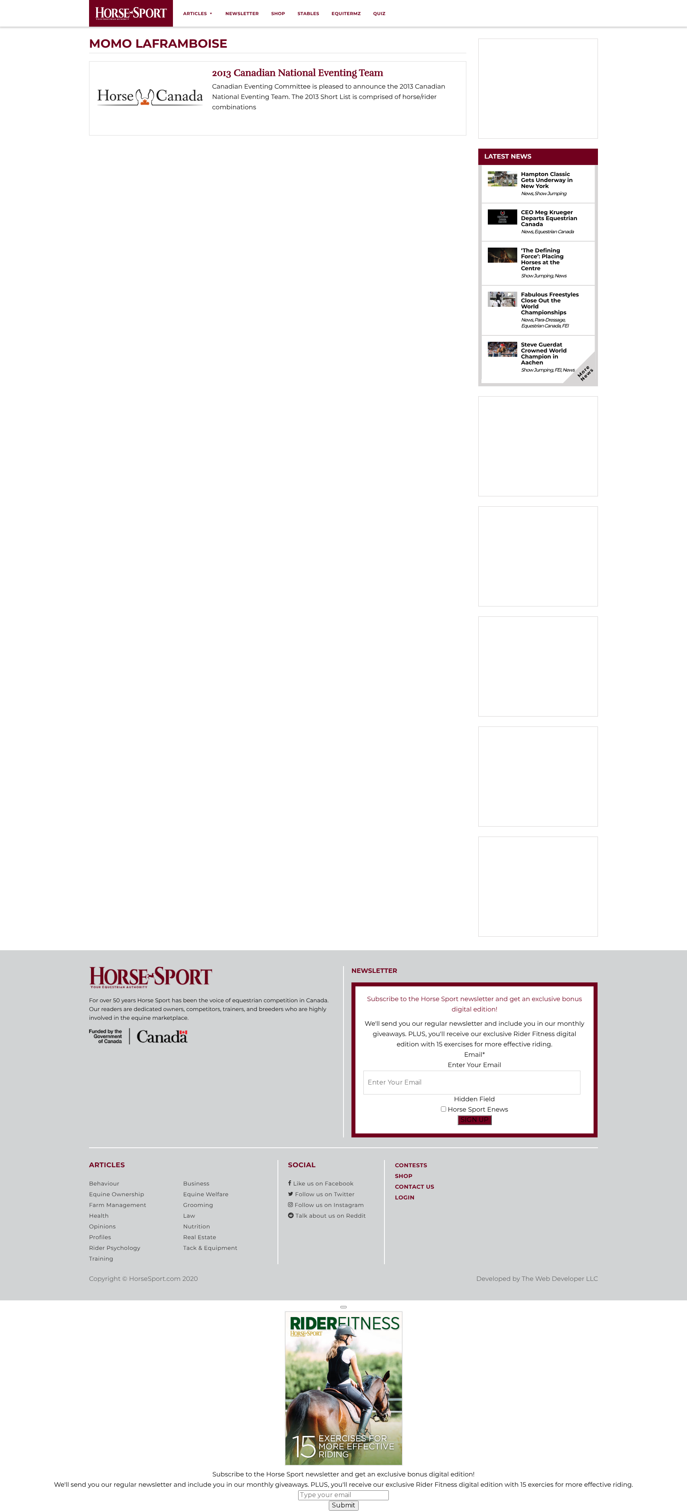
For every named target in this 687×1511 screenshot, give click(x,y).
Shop (278, 13)
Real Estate (199, 1237)
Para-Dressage (549, 320)
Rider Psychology (114, 1247)
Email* (474, 1055)
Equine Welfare (206, 1194)
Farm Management (117, 1205)
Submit (343, 1505)
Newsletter (242, 13)
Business (196, 1183)
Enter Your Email (474, 1065)
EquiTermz (346, 13)
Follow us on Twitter (324, 1194)
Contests (411, 1165)
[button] (343, 1307)
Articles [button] (195, 13)
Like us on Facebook (322, 1183)
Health (99, 1215)
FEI (565, 326)
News (527, 194)
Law (189, 1215)
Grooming (198, 1205)
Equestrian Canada (554, 232)
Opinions (102, 1226)
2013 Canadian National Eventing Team (297, 73)
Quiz (379, 13)
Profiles (100, 1237)
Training (101, 1258)
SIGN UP (475, 1120)
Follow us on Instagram (328, 1205)
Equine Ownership (116, 1194)
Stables (308, 13)
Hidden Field (474, 1099)
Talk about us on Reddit (330, 1215)
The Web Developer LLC (560, 1279)
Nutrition (196, 1226)
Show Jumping (550, 194)
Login (404, 1197)
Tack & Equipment (210, 1247)
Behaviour (104, 1183)
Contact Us (414, 1186)
